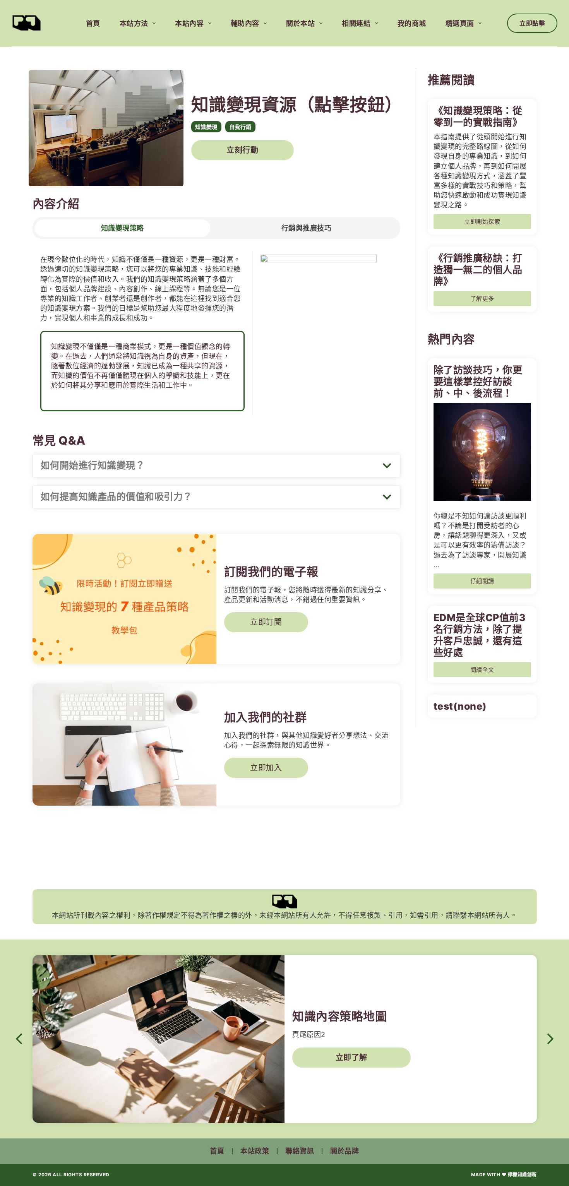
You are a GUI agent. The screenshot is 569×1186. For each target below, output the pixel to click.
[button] (216, 465)
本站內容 (189, 23)
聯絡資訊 (299, 1151)
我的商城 (412, 23)
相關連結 (356, 23)
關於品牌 (344, 1151)
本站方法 (134, 23)
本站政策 (254, 1151)
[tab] (123, 228)
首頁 (93, 23)
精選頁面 (460, 23)
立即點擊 (532, 23)
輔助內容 (245, 23)
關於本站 (300, 23)
